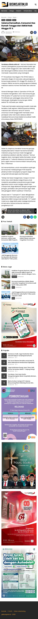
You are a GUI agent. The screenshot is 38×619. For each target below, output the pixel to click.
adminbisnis (8, 31)
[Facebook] (24, 217)
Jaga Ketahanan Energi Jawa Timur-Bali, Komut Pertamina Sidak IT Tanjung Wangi (21, 368)
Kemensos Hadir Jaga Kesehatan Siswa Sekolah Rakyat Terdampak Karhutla (20, 355)
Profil (10, 611)
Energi (3, 20)
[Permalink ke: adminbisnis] (3, 32)
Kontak (3, 611)
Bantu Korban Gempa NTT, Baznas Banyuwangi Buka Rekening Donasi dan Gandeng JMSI (20, 382)
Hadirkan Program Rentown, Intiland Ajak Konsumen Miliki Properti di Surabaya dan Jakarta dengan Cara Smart (9, 238)
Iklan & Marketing (19, 611)
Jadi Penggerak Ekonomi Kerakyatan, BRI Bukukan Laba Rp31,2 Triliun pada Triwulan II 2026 (9, 257)
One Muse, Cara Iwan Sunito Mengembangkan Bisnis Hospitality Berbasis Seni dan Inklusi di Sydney (22, 375)
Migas (14, 20)
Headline (9, 20)
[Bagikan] (35, 32)
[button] (35, 4)
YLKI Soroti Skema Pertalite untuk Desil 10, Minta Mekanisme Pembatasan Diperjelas (21, 361)
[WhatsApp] (35, 217)
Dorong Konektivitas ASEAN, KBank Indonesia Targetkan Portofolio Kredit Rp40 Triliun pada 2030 (27, 238)
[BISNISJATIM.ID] (14, 4)
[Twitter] (28, 217)
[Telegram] (31, 217)
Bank (22, 232)
